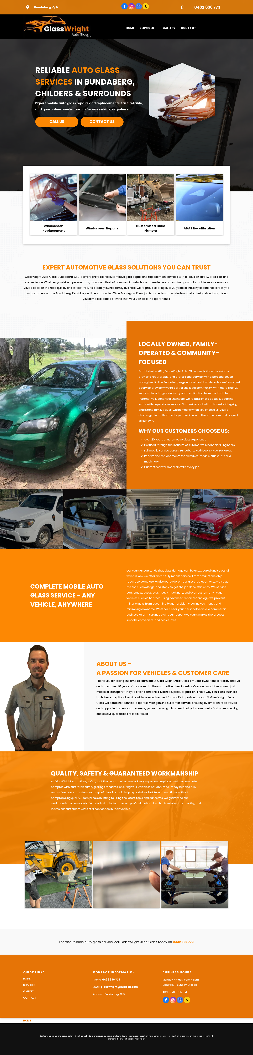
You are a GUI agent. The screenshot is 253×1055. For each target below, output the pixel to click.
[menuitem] (130, 28)
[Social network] (146, 6)
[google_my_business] (138, 6)
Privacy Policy (138, 1038)
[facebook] (124, 6)
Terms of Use (125, 1038)
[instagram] (131, 6)
